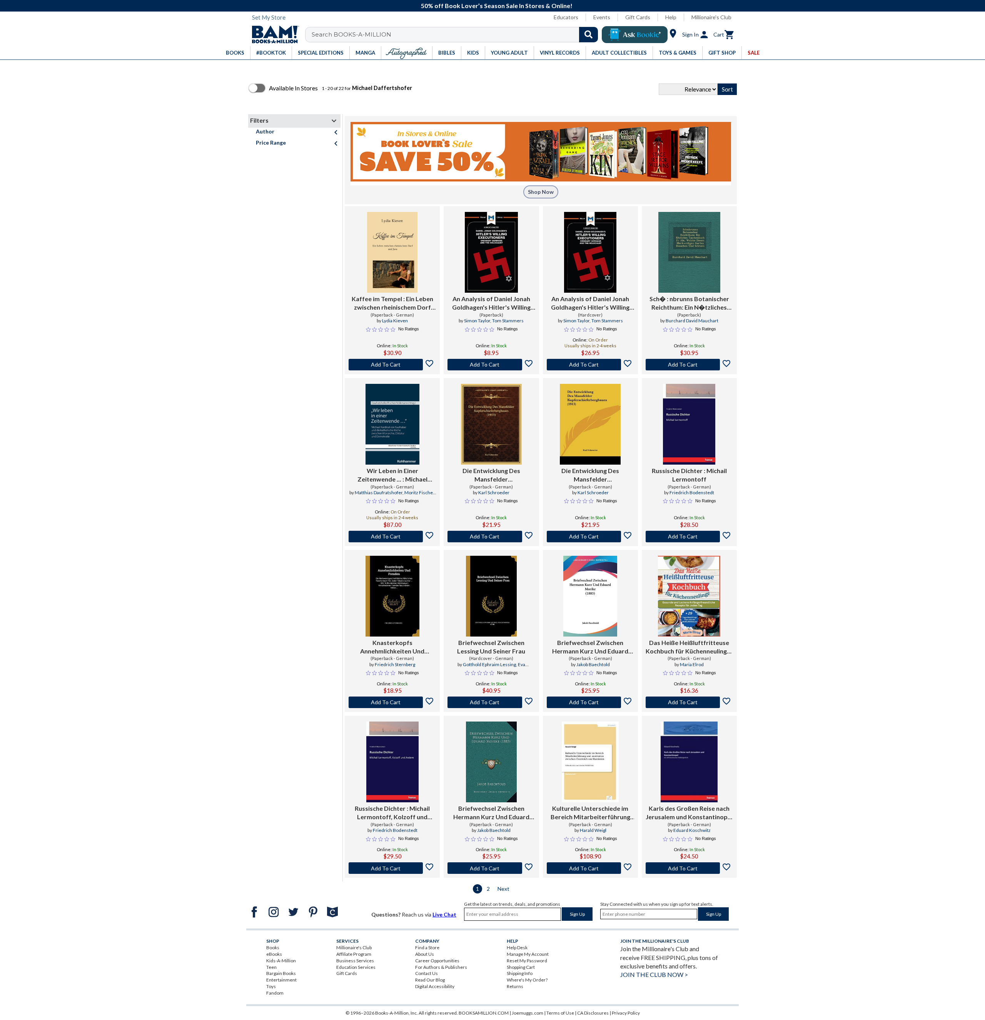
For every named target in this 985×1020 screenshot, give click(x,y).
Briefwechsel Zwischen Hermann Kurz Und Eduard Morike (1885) (590, 647)
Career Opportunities (437, 960)
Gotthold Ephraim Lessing (489, 664)
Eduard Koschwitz (692, 830)
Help (670, 17)
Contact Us (426, 973)
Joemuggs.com (527, 1013)
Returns (515, 986)
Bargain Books (281, 973)
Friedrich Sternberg (395, 664)
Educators (566, 17)
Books (272, 947)
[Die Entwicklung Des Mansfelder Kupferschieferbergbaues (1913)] (491, 424)
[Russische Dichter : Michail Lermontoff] (689, 424)
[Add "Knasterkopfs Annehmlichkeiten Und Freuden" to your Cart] (392, 702)
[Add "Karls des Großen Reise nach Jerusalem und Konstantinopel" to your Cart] (689, 868)
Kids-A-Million (281, 960)
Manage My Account (528, 954)
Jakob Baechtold (593, 664)
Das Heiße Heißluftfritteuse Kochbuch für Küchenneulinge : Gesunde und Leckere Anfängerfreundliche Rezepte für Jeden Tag (689, 647)
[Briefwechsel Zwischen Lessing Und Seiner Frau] (491, 596)
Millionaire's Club (711, 17)
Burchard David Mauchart (692, 320)
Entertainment (281, 980)
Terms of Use (560, 1013)
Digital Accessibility (434, 986)
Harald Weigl (593, 830)
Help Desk (517, 947)
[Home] (272, 34)
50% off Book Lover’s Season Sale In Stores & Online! (497, 5)
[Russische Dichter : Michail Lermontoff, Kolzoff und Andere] (392, 762)
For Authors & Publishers (441, 967)
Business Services (355, 960)
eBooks (274, 954)
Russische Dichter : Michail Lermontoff (689, 475)
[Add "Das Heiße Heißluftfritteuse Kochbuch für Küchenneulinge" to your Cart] (689, 702)
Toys (271, 986)
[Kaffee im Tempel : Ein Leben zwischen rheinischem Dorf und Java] (392, 252)
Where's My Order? (527, 980)
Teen (271, 967)
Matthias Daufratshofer (378, 492)
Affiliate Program (353, 954)
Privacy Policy (626, 1013)
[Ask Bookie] (635, 34)
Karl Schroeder (493, 492)
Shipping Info (520, 973)
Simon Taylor (477, 320)
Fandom (275, 993)
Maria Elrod (692, 664)
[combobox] (457, 34)
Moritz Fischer (419, 492)
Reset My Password (527, 960)
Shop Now (541, 191)
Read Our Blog (430, 980)
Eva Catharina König (500, 668)
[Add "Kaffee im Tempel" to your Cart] (392, 364)
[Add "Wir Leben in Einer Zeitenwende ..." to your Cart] (392, 536)
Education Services (356, 967)
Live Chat (444, 914)
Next (503, 888)
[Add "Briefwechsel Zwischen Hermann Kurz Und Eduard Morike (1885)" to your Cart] (590, 702)
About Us (424, 954)
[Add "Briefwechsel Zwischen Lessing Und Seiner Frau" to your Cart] (491, 702)
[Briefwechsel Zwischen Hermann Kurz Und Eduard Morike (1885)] (590, 596)
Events (601, 17)
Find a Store (427, 947)
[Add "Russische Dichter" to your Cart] (689, 536)
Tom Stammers (508, 320)
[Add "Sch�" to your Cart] (689, 364)
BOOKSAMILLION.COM (484, 1013)
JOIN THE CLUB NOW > (654, 974)
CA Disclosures (593, 1013)
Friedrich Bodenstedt (691, 492)
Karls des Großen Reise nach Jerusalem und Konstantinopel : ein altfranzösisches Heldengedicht (689, 813)
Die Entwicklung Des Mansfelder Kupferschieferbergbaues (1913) (491, 475)
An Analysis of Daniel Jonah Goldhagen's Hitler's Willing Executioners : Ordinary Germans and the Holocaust (491, 303)
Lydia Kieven (395, 320)
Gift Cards (637, 17)
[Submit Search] (588, 34)
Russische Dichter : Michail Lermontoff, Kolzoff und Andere (392, 813)
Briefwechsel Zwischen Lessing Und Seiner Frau (491, 647)
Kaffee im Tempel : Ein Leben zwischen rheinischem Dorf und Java (392, 303)
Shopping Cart (521, 967)
